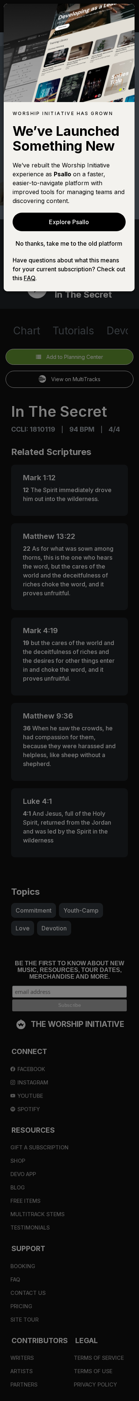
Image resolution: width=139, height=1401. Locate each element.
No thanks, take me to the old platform (69, 243)
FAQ (29, 278)
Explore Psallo (69, 222)
